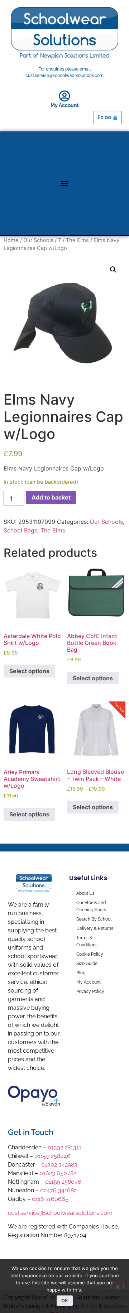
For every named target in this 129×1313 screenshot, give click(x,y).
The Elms (77, 240)
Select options (29, 671)
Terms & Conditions (86, 941)
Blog (80, 972)
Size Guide (86, 963)
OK (64, 1300)
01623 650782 (57, 1173)
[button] (65, 183)
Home (11, 240)
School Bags (20, 530)
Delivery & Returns (94, 928)
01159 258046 (52, 1156)
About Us (85, 893)
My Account (64, 105)
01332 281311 (64, 1147)
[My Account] (64, 96)
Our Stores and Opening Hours (91, 906)
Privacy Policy (90, 991)
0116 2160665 (50, 1199)
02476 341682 (58, 1190)
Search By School (93, 919)
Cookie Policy (89, 954)
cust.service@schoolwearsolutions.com (60, 1213)
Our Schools (38, 240)
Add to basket (51, 497)
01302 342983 (59, 1164)
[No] (117, 1286)
